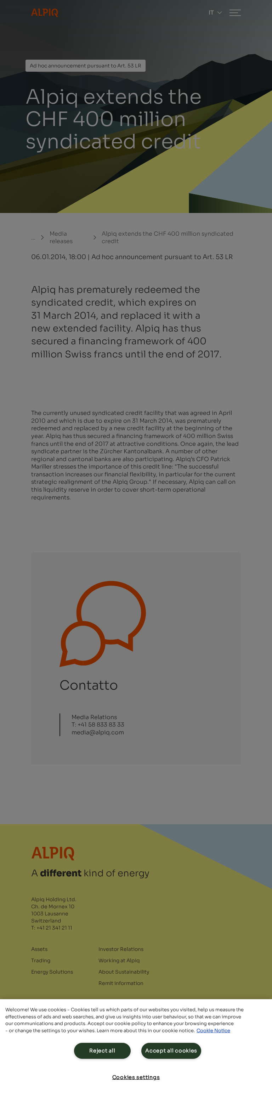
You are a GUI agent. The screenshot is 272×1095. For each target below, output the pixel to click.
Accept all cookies (171, 1050)
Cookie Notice (213, 1031)
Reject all (102, 1050)
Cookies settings (136, 1077)
